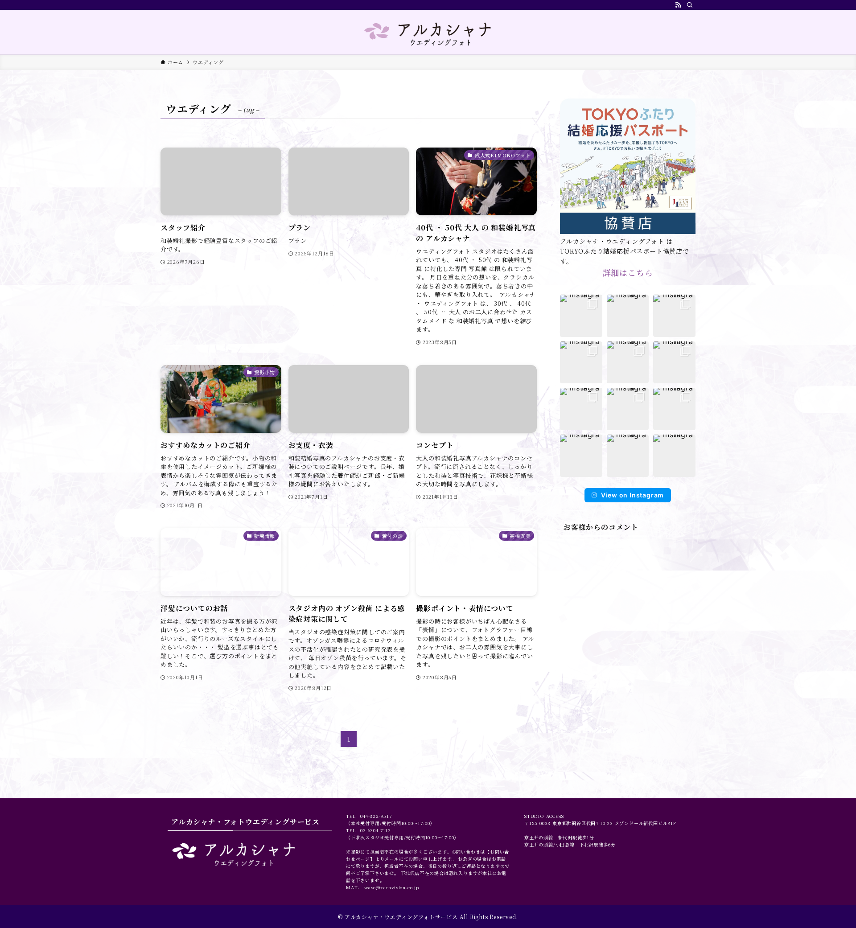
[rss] (678, 5)
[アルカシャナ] (428, 34)
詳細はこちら (628, 272)
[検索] (690, 5)
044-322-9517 (376, 816)
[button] (581, 316)
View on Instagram (632, 495)
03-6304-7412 (375, 830)
